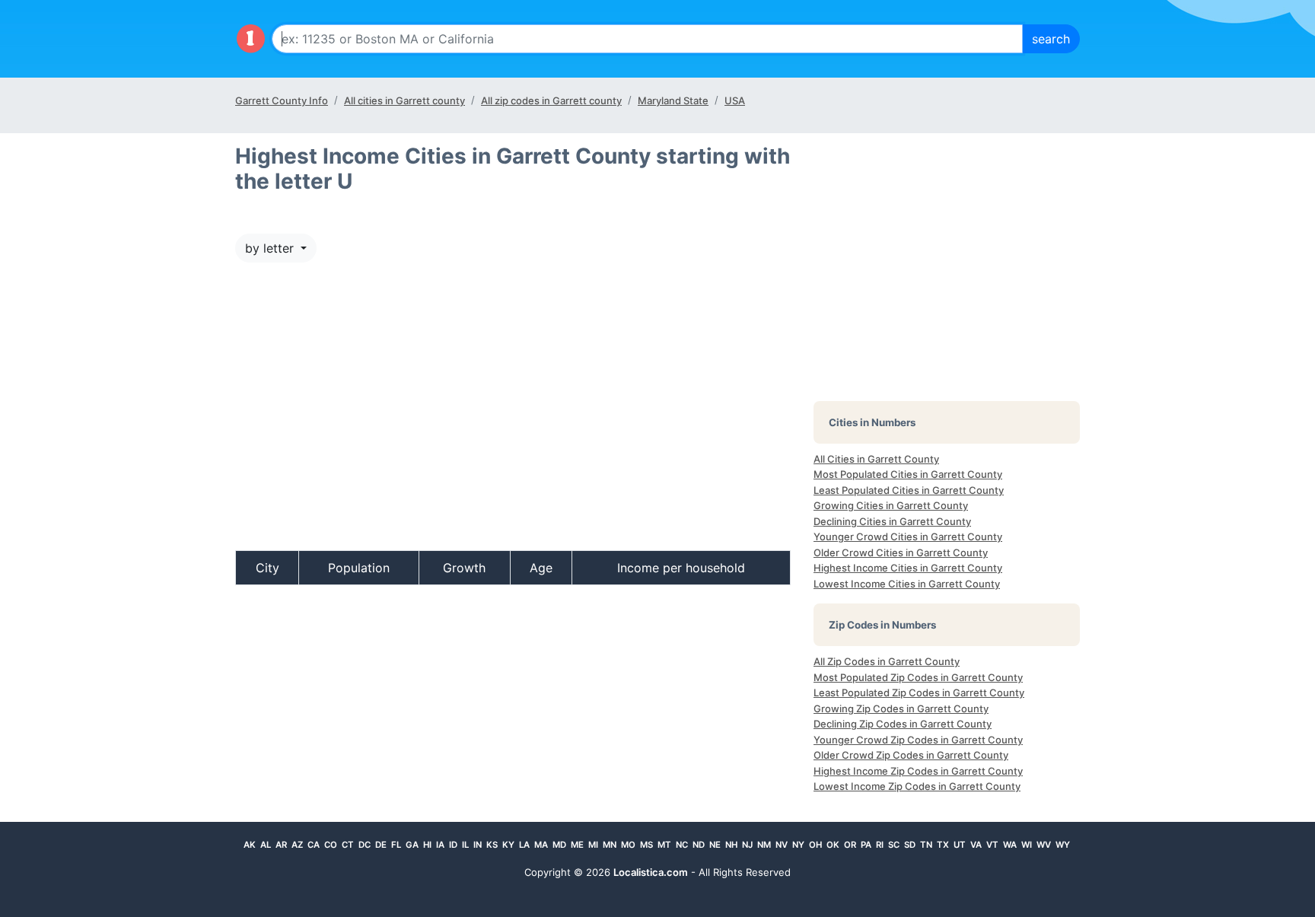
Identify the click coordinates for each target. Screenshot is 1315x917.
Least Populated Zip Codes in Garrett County (919, 692)
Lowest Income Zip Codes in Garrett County (917, 786)
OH (815, 844)
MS (646, 844)
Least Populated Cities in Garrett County (909, 490)
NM (764, 844)
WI (1026, 844)
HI (427, 844)
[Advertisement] (513, 414)
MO (628, 844)
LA (524, 844)
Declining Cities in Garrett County (892, 521)
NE (715, 844)
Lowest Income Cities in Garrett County (907, 584)
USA (734, 100)
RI (880, 844)
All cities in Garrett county (404, 100)
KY (508, 844)
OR (850, 844)
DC (364, 844)
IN (477, 844)
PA (866, 844)
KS (492, 844)
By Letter (271, 248)
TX (943, 844)
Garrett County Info (281, 100)
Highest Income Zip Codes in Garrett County (918, 771)
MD (559, 844)
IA (440, 844)
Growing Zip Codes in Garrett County (901, 708)
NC (682, 844)
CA (313, 844)
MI (593, 844)
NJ (747, 844)
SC (893, 844)
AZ (297, 844)
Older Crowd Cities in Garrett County (901, 552)
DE (381, 844)
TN (926, 844)
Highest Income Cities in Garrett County (908, 568)
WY (1063, 844)
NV (781, 844)
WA (1010, 844)
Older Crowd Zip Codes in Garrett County (911, 755)
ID (453, 844)
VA (976, 844)
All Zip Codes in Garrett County (887, 661)
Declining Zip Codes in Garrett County (903, 724)
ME (577, 844)
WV (1043, 844)
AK (250, 844)
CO (330, 844)
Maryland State (673, 100)
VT (992, 844)
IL (465, 844)
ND (699, 844)
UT (960, 844)
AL (265, 844)
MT (664, 844)
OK (832, 844)
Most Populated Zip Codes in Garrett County (918, 677)
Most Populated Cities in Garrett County (908, 474)
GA (412, 844)
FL (396, 844)
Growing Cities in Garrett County (891, 505)
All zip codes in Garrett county (551, 100)
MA (541, 844)
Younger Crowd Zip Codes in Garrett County (918, 740)
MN (609, 844)
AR (281, 844)
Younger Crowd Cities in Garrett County (908, 536)
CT (348, 844)
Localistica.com (650, 872)
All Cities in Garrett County (876, 459)
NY (798, 844)
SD (909, 844)
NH (731, 844)
